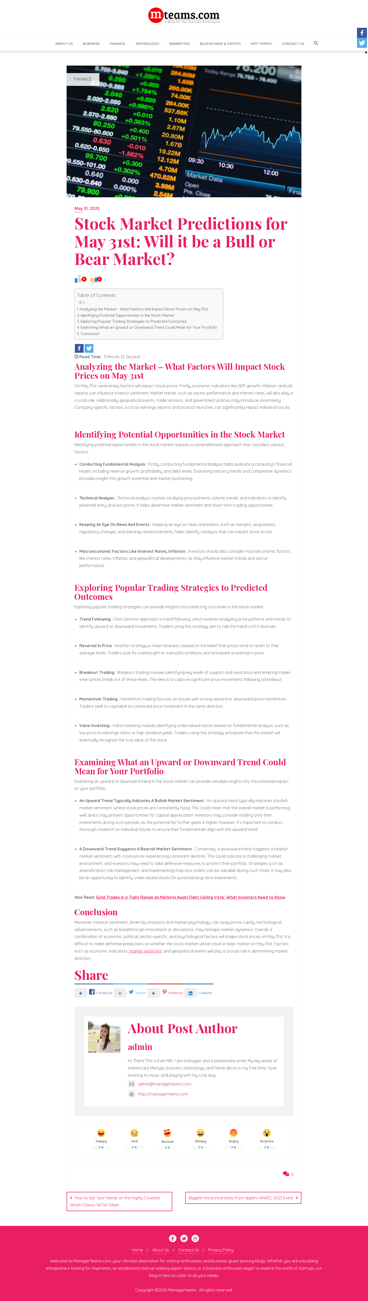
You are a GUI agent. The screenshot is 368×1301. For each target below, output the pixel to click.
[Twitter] (89, 348)
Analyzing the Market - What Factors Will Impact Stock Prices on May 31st (144, 309)
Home (137, 1249)
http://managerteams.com (163, 1093)
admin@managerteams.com (164, 1083)
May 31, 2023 (86, 208)
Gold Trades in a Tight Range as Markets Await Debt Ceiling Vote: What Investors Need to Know (190, 897)
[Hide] (366, 53)
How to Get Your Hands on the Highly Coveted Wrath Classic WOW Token (114, 1201)
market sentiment (145, 951)
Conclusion (90, 333)
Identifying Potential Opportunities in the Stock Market (127, 315)
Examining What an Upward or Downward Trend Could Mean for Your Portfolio (149, 327)
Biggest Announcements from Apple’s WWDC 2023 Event (241, 1197)
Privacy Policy (221, 1249)
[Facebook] (79, 348)
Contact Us (188, 1249)
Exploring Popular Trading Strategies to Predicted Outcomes (134, 321)
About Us (160, 1249)
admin (140, 1046)
